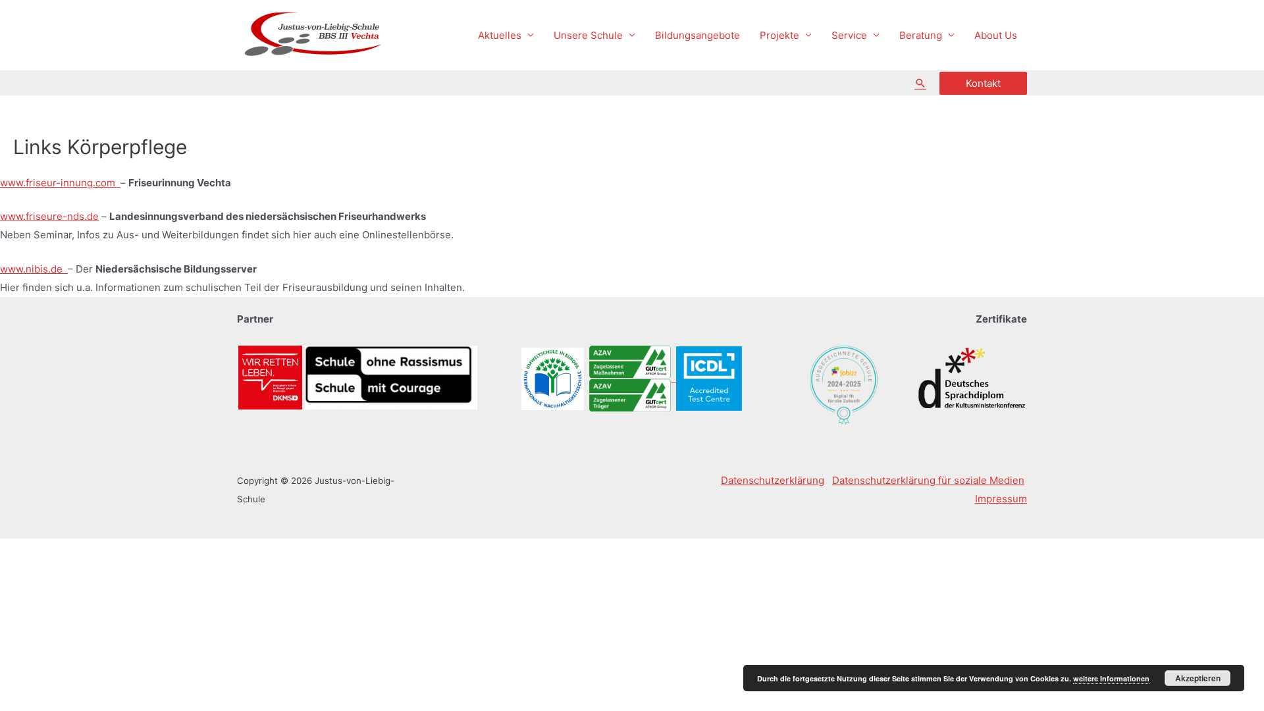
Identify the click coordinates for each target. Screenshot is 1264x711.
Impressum (1001, 498)
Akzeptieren (1198, 678)
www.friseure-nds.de (49, 216)
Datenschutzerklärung (772, 480)
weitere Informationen (1111, 678)
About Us (995, 35)
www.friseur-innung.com (60, 182)
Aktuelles (499, 35)
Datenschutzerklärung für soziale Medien (928, 480)
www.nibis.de (34, 269)
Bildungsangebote (697, 35)
